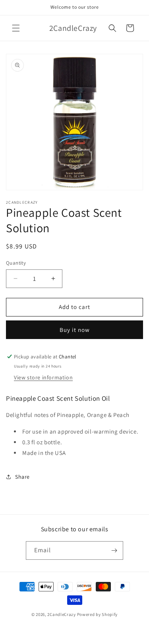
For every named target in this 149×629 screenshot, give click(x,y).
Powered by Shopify (97, 614)
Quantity (16, 263)
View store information (43, 377)
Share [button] (22, 476)
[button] (16, 28)
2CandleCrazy (61, 614)
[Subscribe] (114, 550)
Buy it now (75, 329)
